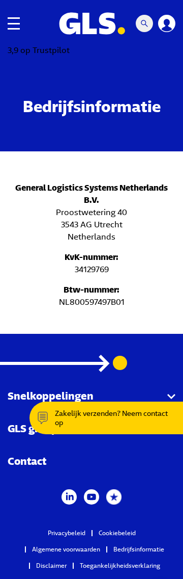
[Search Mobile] (144, 23)
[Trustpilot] (113, 496)
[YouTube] (91, 496)
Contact (27, 461)
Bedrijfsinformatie (138, 549)
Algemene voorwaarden (66, 549)
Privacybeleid (66, 533)
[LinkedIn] (69, 496)
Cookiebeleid (117, 533)
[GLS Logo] (91, 23)
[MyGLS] (166, 23)
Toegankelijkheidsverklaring (120, 565)
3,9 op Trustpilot (39, 50)
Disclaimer (51, 565)
